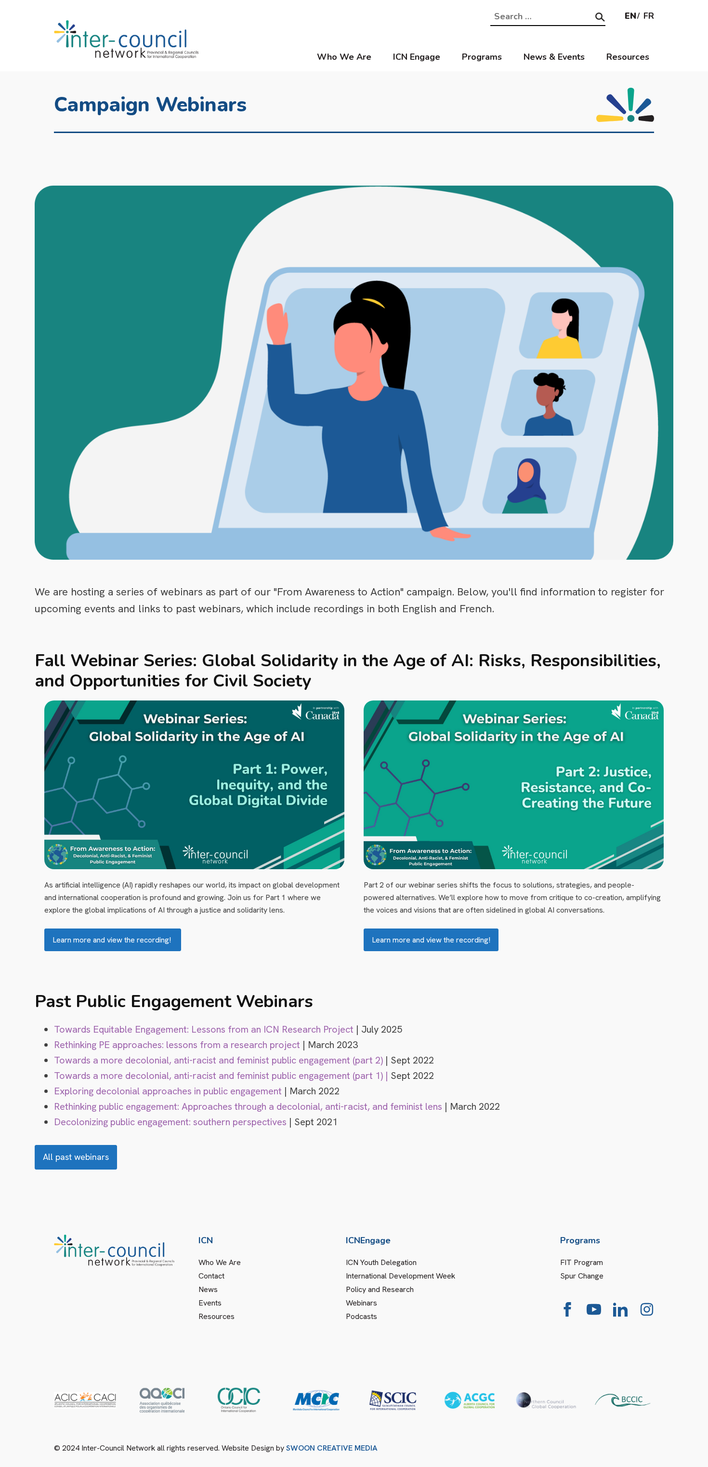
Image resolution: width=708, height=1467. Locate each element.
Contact (211, 1276)
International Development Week (400, 1276)
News (208, 1289)
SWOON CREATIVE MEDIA (332, 1448)
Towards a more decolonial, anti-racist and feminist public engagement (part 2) (218, 1060)
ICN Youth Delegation (381, 1262)
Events (210, 1303)
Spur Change (581, 1276)
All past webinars (76, 1156)
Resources (627, 57)
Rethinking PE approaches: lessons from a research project (177, 1044)
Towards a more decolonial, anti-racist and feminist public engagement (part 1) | (221, 1075)
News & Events (554, 57)
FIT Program (581, 1262)
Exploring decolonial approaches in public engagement (168, 1091)
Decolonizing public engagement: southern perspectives (170, 1122)
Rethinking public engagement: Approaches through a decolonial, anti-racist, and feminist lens (248, 1106)
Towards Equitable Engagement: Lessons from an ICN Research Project (204, 1029)
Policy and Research (380, 1289)
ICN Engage (416, 57)
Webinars (361, 1303)
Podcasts (361, 1316)
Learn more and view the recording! (112, 940)
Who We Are (344, 57)
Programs (482, 57)
